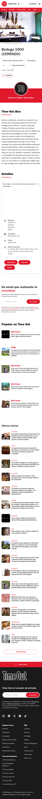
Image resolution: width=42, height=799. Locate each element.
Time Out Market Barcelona (7, 765)
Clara (25, 747)
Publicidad (5, 732)
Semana (26, 732)
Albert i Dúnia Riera (26, 98)
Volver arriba (23, 664)
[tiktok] (25, 716)
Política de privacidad (9, 740)
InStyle (26, 740)
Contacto (5, 729)
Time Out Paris (7, 781)
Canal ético (6, 747)
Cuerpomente (28, 751)
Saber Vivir (27, 758)
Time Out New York (8, 777)
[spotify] (20, 716)
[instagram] (3, 716)
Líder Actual (28, 754)
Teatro (35, 9)
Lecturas (27, 729)
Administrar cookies (8, 751)
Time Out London (8, 773)
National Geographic (31, 743)
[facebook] (9, 716)
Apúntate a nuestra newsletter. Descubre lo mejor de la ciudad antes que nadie (20, 295)
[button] (38, 184)
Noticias (4, 9)
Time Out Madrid (7, 769)
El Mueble (27, 736)
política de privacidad (12, 309)
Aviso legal (5, 736)
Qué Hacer (12, 9)
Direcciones (11, 262)
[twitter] (14, 716)
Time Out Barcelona (8, 760)
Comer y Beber (21, 9)
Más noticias (21, 652)
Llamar (9, 268)
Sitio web (24, 262)
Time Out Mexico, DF (9, 784)
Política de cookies (8, 743)
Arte (29, 9)
